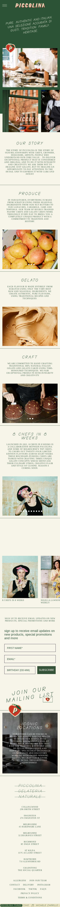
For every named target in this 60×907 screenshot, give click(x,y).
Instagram (44, 885)
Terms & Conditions (30, 898)
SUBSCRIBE (46, 670)
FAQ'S (43, 889)
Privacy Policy (30, 893)
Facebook (20, 889)
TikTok (33, 889)
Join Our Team (38, 880)
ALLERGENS (19, 880)
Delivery (28, 885)
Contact (15, 885)
